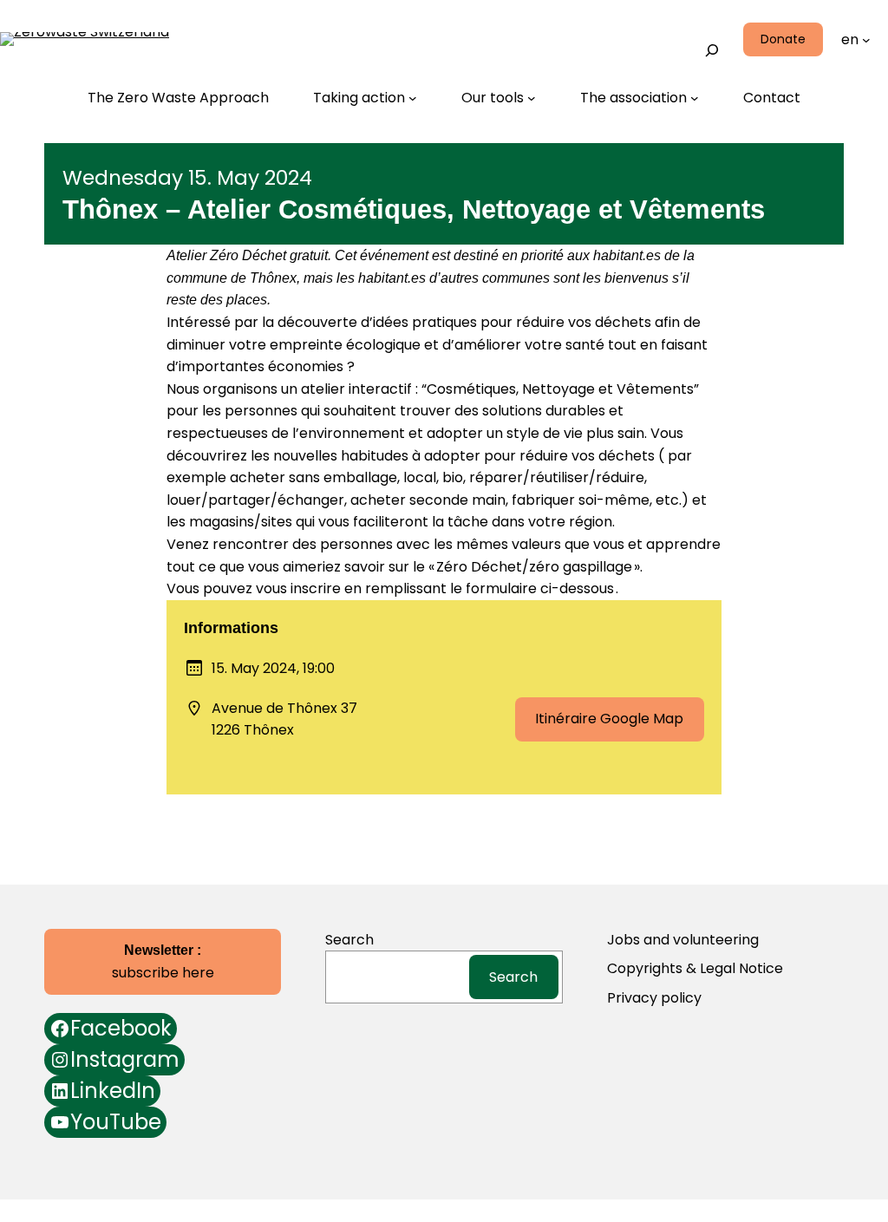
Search (706, 18)
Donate (783, 39)
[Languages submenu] (866, 40)
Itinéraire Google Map (609, 719)
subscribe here (163, 963)
